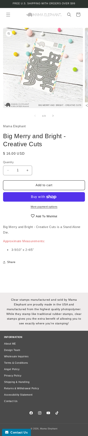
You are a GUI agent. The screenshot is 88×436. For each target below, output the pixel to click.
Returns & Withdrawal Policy (21, 388)
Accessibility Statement (18, 394)
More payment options (44, 206)
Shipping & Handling (16, 382)
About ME (10, 343)
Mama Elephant (48, 428)
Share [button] (11, 262)
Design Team (12, 350)
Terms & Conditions (16, 362)
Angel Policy (11, 369)
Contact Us (11, 401)
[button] (8, 14)
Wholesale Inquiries (16, 356)
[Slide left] (34, 115)
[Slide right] (53, 115)
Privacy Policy (12, 375)
